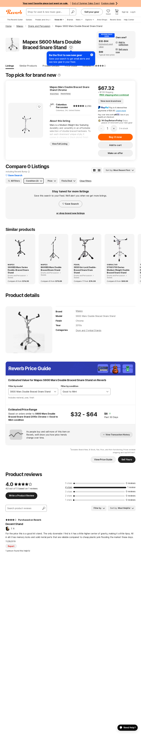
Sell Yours (126, 459)
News (78, 20)
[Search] (72, 12)
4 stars (68, 487)
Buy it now (115, 137)
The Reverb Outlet (15, 20)
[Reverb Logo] (14, 12)
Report (11, 546)
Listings (10, 65)
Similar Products (28, 65)
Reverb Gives (115, 20)
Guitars (29, 20)
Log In (132, 12)
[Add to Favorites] (71, 47)
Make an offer (115, 153)
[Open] (55, 391)
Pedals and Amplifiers (44, 20)
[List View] (99, 170)
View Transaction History (118, 434)
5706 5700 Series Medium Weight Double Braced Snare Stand (118, 270)
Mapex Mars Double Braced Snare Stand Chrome (69, 89)
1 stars (68, 499)
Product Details (51, 65)
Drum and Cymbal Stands (88, 330)
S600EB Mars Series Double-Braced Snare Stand (18, 270)
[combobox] (30, 391)
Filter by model (15, 386)
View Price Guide (103, 459)
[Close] (91, 55)
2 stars (68, 495)
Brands (70, 20)
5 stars (68, 483)
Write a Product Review (21, 495)
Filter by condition (69, 386)
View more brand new (111, 101)
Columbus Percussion (62, 106)
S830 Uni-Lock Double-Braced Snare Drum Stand (85, 270)
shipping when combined (114, 95)
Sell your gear (91, 11)
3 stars (68, 491)
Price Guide (71, 65)
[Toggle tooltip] (59, 75)
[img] (78, 106)
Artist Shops (102, 20)
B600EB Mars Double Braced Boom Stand (51, 268)
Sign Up (125, 12)
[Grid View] (94, 170)
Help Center (129, 20)
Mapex (79, 311)
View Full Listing (59, 144)
